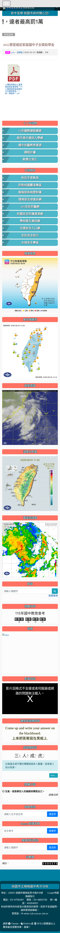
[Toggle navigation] (6, 3)
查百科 (52, 842)
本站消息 (8, 34)
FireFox (27, 918)
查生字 (52, 809)
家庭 (7, 52)
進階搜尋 (53, 595)
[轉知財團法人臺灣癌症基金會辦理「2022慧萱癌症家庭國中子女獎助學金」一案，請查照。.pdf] (14, 72)
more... (54, 770)
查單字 (52, 825)
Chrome (14, 918)
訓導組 (20, 52)
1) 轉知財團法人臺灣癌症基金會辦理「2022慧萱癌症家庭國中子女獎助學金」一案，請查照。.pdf (13, 89)
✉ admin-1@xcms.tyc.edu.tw (34, 908)
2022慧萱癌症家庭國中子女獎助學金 (28, 44)
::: (2, 11)
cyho (13, 52)
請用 (5, 918)
